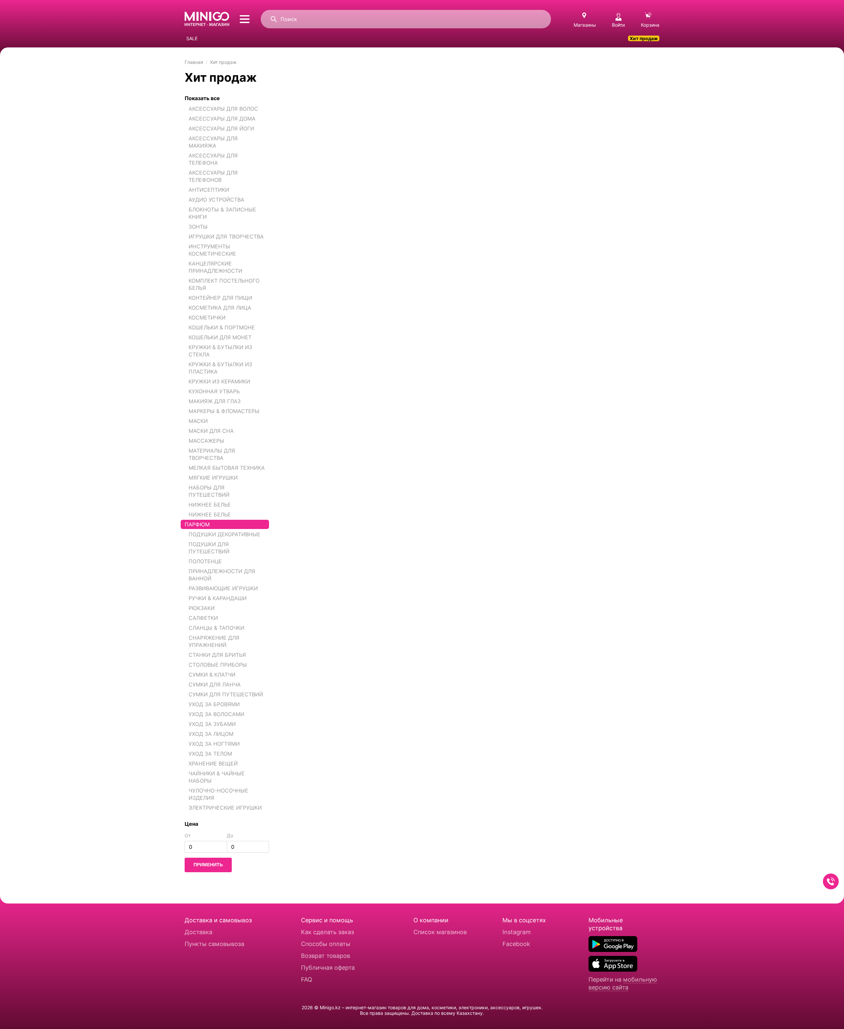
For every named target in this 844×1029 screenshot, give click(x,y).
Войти (618, 25)
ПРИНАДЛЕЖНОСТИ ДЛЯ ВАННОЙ (222, 575)
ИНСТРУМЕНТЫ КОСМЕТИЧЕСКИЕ (212, 250)
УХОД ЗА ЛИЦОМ (211, 734)
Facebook (516, 943)
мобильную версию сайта (622, 983)
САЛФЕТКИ (203, 618)
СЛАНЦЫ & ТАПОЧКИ (216, 628)
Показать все (202, 98)
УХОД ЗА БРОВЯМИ (214, 704)
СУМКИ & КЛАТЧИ (212, 674)
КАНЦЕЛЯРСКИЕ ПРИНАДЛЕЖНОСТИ (215, 267)
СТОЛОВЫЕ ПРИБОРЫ (218, 664)
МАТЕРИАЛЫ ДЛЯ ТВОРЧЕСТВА (212, 454)
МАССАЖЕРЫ (206, 440)
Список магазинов (440, 932)
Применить (208, 864)
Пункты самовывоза (214, 943)
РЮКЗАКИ (202, 608)
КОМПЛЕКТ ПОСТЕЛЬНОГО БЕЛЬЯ (224, 284)
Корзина (650, 25)
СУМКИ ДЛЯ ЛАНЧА (215, 684)
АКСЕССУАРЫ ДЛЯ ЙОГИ (221, 128)
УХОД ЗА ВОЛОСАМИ (216, 714)
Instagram (516, 932)
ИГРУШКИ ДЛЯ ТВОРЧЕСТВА (226, 236)
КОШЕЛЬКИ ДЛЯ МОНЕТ (220, 337)
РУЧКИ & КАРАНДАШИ (218, 598)
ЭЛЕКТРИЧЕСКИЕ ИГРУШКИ (225, 807)
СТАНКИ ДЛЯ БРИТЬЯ (217, 655)
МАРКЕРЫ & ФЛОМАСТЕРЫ (224, 411)
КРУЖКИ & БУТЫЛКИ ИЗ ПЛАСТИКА (220, 368)
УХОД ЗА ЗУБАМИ (212, 724)
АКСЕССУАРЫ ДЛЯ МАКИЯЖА (213, 142)
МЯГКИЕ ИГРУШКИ (213, 477)
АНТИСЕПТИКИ (209, 189)
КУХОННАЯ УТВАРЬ (214, 391)
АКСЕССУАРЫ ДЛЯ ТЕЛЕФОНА (213, 159)
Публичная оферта (328, 967)
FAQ (306, 979)
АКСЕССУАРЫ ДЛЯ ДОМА (222, 118)
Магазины (585, 25)
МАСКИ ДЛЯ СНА (211, 431)
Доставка (198, 932)
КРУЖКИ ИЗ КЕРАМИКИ (219, 381)
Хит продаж (644, 38)
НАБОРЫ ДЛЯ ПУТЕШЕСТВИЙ (209, 491)
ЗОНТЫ (198, 226)
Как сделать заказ (327, 932)
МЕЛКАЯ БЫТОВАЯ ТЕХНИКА (227, 467)
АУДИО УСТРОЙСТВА (216, 199)
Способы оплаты (325, 943)
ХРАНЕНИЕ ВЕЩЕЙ (213, 763)
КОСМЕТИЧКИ (207, 317)
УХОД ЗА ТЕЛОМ (210, 753)
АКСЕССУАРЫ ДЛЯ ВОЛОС (223, 108)
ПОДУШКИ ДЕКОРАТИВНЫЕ (224, 534)
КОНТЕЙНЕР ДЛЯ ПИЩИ (220, 297)
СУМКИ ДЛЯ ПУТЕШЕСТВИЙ (226, 694)
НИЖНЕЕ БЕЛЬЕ (210, 504)
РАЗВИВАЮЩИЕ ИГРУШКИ (223, 588)
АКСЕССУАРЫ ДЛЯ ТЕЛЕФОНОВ (213, 176)
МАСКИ (198, 421)
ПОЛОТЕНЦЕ (205, 561)
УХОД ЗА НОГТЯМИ (214, 743)
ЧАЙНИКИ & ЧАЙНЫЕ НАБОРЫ (217, 777)
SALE (191, 38)
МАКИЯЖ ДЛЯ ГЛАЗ (215, 401)
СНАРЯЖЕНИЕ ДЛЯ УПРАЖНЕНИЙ (214, 641)
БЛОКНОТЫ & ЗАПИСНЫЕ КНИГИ (222, 213)
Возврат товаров (325, 955)
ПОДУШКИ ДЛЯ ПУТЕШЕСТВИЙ (209, 548)
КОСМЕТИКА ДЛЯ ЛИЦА (220, 307)
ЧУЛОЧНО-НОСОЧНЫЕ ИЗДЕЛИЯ (218, 794)
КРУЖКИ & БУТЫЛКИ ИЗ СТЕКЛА (220, 351)
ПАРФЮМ (197, 524)
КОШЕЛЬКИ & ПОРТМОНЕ (222, 327)
